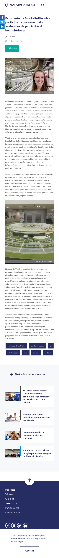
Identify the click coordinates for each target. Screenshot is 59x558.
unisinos (36, 353)
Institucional (12, 507)
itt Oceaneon (13, 353)
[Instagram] (13, 525)
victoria (48, 353)
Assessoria (11, 503)
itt (51, 346)
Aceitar (29, 550)
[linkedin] (25, 525)
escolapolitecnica (37, 346)
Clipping (9, 498)
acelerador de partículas (16, 346)
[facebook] (7, 525)
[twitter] (19, 525)
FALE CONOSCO (14, 512)
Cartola (12, 36)
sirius (26, 353)
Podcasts (10, 489)
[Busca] (42, 5)
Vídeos (9, 494)
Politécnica (12, 48)
